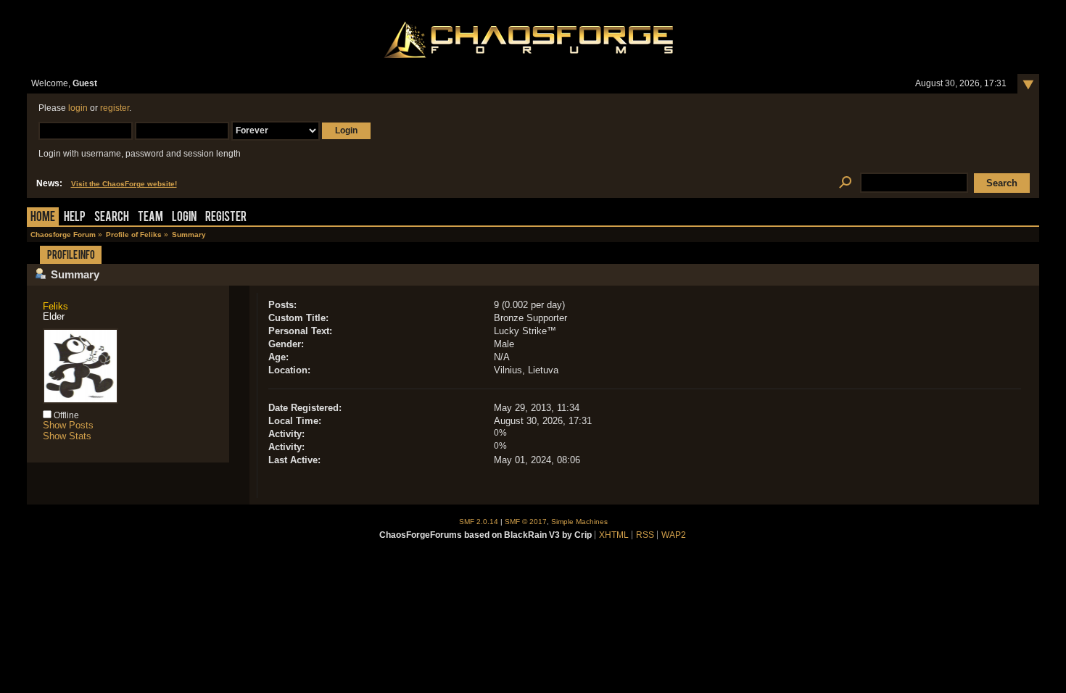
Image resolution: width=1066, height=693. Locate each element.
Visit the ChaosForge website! (124, 184)
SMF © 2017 (526, 522)
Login (184, 217)
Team (150, 217)
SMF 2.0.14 (478, 522)
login (78, 108)
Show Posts (68, 425)
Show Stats (67, 436)
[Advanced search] (846, 183)
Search (111, 217)
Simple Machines (579, 522)
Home (42, 217)
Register (226, 217)
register (114, 108)
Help (75, 217)
